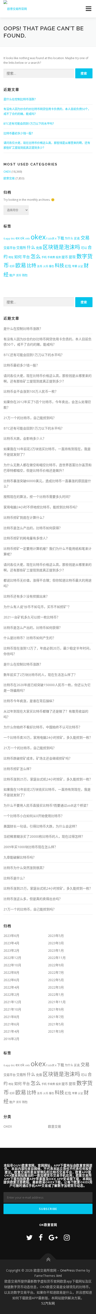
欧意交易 (9, 178)
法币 (39, 266)
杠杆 (12, 266)
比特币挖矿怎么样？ (18, 769)
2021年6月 (11, 1024)
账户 (12, 275)
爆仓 (51, 266)
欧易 (20, 265)
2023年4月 (11, 943)
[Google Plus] (53, 1237)
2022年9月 (56, 965)
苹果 (74, 266)
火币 (45, 266)
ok (22, 238)
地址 (11, 257)
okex (38, 237)
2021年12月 (12, 1002)
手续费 (51, 257)
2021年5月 (56, 1024)
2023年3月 (56, 943)
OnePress (67, 1270)
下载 (60, 238)
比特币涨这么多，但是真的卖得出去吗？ (32, 899)
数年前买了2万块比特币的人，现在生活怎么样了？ (40, 674)
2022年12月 (12, 957)
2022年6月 (11, 980)
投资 (58, 257)
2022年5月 (56, 980)
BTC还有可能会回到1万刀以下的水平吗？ (29, 124)
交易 (85, 238)
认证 (80, 266)
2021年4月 (11, 1031)
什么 (31, 247)
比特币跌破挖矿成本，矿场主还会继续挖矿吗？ (37, 758)
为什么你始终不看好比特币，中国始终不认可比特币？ (42, 727)
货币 (18, 275)
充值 (39, 248)
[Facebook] (41, 1237)
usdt (51, 238)
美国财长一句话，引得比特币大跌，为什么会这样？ (41, 826)
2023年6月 (11, 935)
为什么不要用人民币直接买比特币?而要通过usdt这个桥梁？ (46, 805)
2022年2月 (11, 994)
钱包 (24, 275)
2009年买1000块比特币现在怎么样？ (30, 847)
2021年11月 (57, 1002)
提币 (65, 257)
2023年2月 (11, 950)
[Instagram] (67, 1237)
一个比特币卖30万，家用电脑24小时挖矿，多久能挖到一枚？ (48, 737)
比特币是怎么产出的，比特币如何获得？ (32, 528)
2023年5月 (56, 935)
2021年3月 (56, 1031)
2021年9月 (56, 1009)
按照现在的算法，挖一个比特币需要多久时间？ (37, 496)
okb (27, 238)
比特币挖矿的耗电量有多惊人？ (26, 538)
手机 (44, 257)
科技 (59, 265)
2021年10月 (12, 1009)
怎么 (36, 256)
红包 (68, 266)
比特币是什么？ (14, 878)
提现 (72, 257)
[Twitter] (29, 1237)
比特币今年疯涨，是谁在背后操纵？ (29, 701)
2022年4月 (11, 987)
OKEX (7, 172)
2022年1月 (56, 994)
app (8, 238)
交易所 (21, 247)
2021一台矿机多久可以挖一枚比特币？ (31, 617)
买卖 (77, 238)
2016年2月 (11, 1039)
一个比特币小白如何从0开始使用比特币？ (33, 816)
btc (13, 238)
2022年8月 (11, 972)
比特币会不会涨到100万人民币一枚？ (30, 391)
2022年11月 (57, 957)
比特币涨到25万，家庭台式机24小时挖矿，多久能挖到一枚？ (48, 779)
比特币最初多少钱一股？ (18, 133)
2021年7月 (56, 1017)
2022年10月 (12, 965)
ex (18, 238)
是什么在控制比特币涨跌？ (20, 99)
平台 (26, 256)
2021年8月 (11, 1017)
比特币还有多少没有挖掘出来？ (26, 596)
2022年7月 (56, 972)
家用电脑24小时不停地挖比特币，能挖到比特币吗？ (41, 507)
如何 (18, 256)
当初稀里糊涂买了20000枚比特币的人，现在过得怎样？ (44, 836)
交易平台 (9, 248)
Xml (59, 1275)
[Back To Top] (48, 1259)
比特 (31, 265)
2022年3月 (56, 987)
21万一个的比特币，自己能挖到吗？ (29, 418)
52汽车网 (48, 1303)
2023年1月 (56, 950)
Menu (88, 9)
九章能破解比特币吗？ (19, 857)
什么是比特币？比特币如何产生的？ (29, 638)
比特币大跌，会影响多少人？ (24, 438)
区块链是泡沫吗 (61, 247)
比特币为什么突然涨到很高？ (24, 867)
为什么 (69, 238)
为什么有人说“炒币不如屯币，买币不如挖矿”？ (37, 607)
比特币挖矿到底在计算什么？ (24, 517)
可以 (84, 248)
